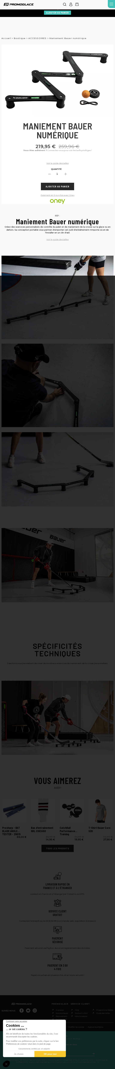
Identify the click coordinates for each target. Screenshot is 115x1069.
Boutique (20, 38)
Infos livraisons (81, 1016)
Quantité (56, 169)
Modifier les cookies (76, 1027)
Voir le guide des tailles (57, 163)
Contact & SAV (81, 1013)
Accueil (6, 38)
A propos (60, 1010)
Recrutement (61, 1016)
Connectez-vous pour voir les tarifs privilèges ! (57, 150)
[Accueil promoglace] (19, 5)
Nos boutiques (62, 1013)
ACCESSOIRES (37, 38)
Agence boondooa (95, 1027)
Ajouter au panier (57, 12)
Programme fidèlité (104, 1010)
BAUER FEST (61, 1019)
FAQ (77, 1010)
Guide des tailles (103, 1013)
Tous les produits (57, 848)
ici (98, 1062)
